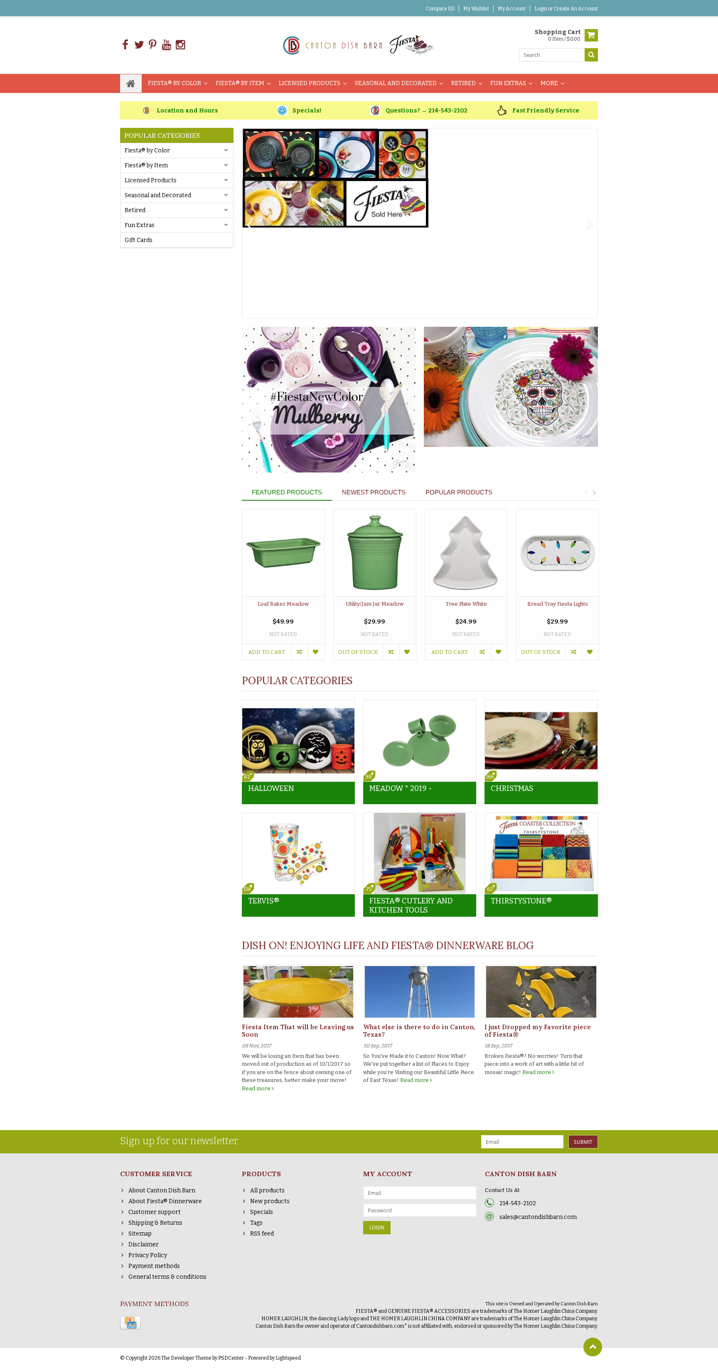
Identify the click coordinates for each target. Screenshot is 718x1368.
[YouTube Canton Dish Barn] (166, 45)
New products (270, 1201)
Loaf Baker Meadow (283, 604)
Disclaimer (143, 1244)
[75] (420, 817)
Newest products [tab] (374, 492)
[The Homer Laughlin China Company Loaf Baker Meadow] (283, 552)
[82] (298, 704)
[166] (541, 704)
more (549, 83)
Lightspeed (288, 1358)
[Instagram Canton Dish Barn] (180, 45)
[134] (298, 817)
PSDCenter (231, 1358)
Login (541, 9)
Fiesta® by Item (240, 83)
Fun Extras (508, 83)
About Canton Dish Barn (161, 1190)
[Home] (131, 83)
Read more (257, 1088)
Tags (256, 1222)
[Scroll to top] (592, 1347)
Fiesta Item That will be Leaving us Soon (298, 1030)
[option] (283, 588)
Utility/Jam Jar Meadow (374, 604)
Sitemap (140, 1233)
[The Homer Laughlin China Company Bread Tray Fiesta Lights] (557, 552)
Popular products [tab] (458, 492)
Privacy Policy (147, 1255)
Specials (261, 1212)
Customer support (154, 1212)
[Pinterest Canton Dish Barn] (153, 45)
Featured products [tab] (287, 492)
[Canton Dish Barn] (359, 44)
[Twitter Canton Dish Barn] (139, 45)
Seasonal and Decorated (396, 83)
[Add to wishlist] (316, 652)
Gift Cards (138, 240)
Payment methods (154, 1266)
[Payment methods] (130, 1322)
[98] (420, 704)
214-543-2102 (517, 1203)
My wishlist (476, 9)
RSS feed (262, 1233)
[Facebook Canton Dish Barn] (125, 45)
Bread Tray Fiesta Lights (557, 604)
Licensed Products (309, 83)
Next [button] (594, 492)
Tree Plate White (466, 604)
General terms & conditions (167, 1276)
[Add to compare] (299, 652)
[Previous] (249, 225)
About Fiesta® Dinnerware (165, 1201)
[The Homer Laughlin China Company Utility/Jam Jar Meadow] (375, 552)
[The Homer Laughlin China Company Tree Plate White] (466, 552)
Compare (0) (440, 9)
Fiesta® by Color (174, 83)
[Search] (591, 54)
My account (512, 9)
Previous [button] (586, 492)
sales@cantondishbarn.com (538, 1217)
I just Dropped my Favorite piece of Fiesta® (537, 1030)
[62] (541, 817)
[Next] (590, 225)
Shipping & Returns (155, 1222)
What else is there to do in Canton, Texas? (419, 1030)
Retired (463, 83)
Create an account (576, 9)
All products (267, 1190)
